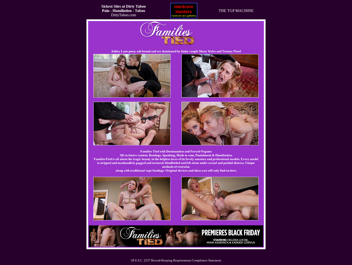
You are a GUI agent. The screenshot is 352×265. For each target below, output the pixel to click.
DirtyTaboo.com (123, 10)
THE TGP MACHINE (236, 11)
